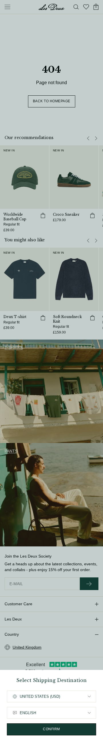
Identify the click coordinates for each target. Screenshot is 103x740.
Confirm (51, 729)
